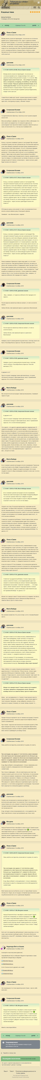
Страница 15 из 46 (20, 25)
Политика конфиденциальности (26, 1071)
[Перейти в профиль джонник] (3, 64)
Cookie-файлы (20, 1073)
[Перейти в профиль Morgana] (3, 823)
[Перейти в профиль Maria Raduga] (3, 389)
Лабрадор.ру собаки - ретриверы (19, 3)
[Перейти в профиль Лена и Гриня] (3, 34)
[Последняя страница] (38, 25)
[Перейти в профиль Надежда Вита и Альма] (3, 948)
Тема (11, 1071)
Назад (7, 25)
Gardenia (8, 17)
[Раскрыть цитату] (4, 69)
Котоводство (16, 19)
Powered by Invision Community (20, 1077)
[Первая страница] (2, 25)
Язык (5, 1071)
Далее (34, 25)
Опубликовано (15, 35)
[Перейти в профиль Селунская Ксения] (3, 111)
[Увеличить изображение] (28, 829)
